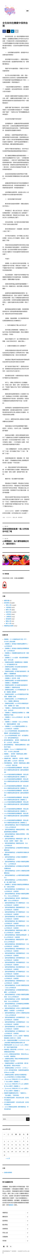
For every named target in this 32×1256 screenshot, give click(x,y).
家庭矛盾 (8, 612)
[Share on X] (8, 31)
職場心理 (8, 621)
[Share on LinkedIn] (12, 31)
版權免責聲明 (8, 1172)
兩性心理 (15, 517)
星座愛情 (8, 619)
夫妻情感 (8, 607)
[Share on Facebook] (4, 31)
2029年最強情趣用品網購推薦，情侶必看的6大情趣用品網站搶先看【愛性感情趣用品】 (16, 770)
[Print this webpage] (17, 31)
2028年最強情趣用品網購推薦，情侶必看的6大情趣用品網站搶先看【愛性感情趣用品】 (16, 781)
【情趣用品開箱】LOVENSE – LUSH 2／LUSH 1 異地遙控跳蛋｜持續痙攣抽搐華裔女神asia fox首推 (16, 1070)
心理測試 (8, 614)
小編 (3, 517)
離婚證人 (11, 1205)
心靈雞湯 (8, 616)
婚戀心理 (8, 610)
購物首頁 (5, 1216)
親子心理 (8, 623)
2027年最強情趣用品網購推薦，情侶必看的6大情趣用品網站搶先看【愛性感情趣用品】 (16, 793)
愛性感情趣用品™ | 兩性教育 (9, 1251)
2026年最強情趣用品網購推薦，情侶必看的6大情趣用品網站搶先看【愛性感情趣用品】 (16, 804)
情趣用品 (5, 1212)
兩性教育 (20, 517)
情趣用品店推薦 (8, 626)
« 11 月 (8, 1158)
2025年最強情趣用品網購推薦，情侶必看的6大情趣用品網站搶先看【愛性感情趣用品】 (16, 816)
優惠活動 (6, 600)
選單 (27, 10)
